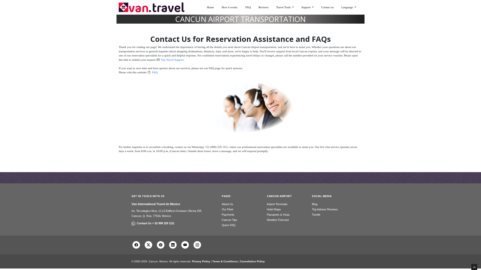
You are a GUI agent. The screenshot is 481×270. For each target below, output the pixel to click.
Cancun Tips (229, 219)
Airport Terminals (277, 204)
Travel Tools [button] (283, 7)
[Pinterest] (160, 245)
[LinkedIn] (173, 245)
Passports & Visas (278, 214)
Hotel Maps (274, 209)
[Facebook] (136, 245)
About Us (227, 204)
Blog (314, 204)
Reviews (263, 7)
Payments (228, 214)
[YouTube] (185, 245)
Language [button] (347, 7)
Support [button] (306, 7)
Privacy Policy (201, 261)
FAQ (248, 7)
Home (210, 7)
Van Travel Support (172, 59)
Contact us (327, 7)
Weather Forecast (278, 219)
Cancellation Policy (252, 261)
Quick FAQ (228, 225)
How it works (229, 7)
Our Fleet (227, 209)
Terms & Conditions (225, 261)
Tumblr (316, 214)
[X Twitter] (148, 245)
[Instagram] (197, 245)
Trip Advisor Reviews (325, 209)
